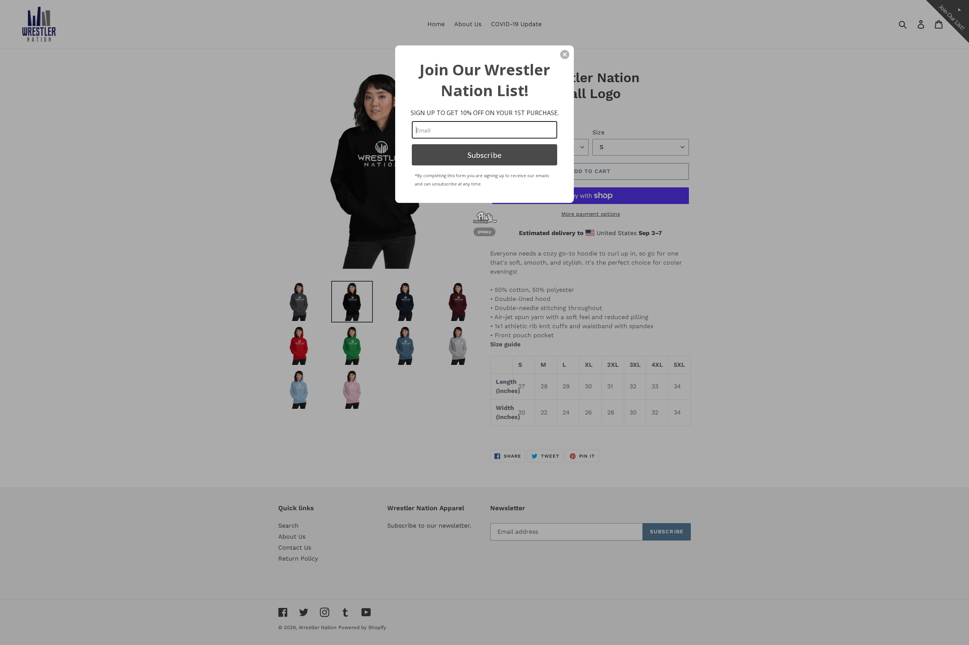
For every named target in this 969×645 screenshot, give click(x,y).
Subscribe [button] (484, 154)
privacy (484, 231)
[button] (564, 54)
